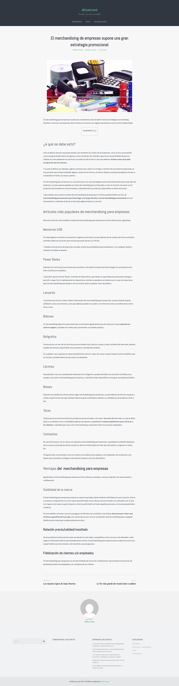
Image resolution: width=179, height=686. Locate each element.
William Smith (89, 621)
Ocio (88, 22)
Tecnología (100, 22)
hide (94, 130)
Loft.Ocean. (105, 681)
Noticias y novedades (141, 647)
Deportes (77, 22)
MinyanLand (89, 10)
